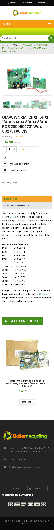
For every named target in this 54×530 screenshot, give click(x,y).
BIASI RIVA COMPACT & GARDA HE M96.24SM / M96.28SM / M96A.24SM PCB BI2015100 (27, 383)
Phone (12, 459)
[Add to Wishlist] (12, 402)
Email (11, 467)
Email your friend (18, 170)
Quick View (27, 353)
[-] (4, 149)
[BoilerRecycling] (27, 12)
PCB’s (15, 45)
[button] (47, 64)
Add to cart (28, 149)
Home (5, 45)
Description (11, 199)
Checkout (41, 3)
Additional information (17, 205)
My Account (12, 3)
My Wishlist (27, 3)
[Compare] (41, 402)
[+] (14, 149)
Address (13, 448)
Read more (27, 402)
